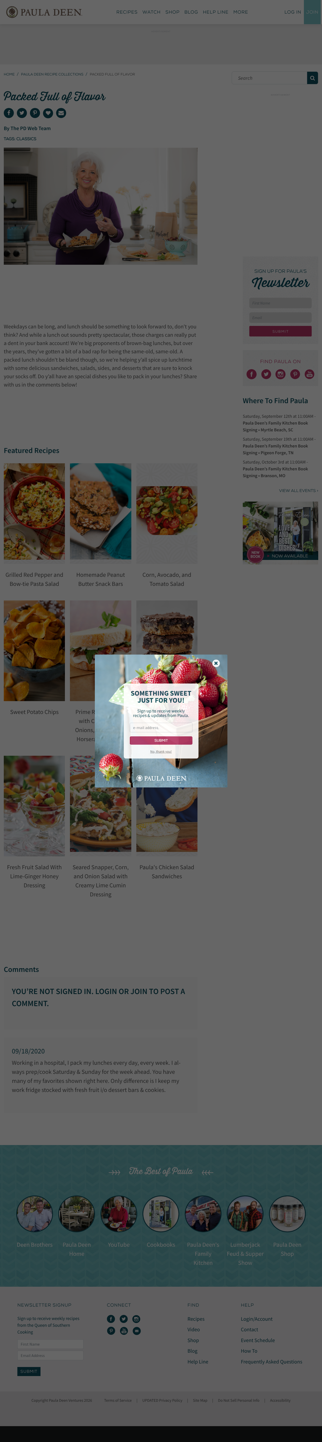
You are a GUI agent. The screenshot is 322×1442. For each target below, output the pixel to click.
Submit (161, 740)
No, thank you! (161, 751)
